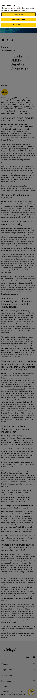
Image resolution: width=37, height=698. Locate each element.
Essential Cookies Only (18, 19)
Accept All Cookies (18, 24)
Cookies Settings (18, 14)
